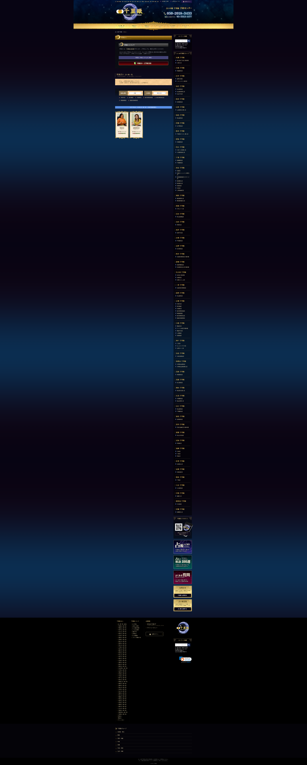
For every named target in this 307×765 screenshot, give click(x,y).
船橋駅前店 (180, 160)
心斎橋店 (179, 333)
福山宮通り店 (180, 401)
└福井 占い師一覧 (122, 658)
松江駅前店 (180, 382)
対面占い (120, 716)
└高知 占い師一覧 (122, 698)
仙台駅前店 (180, 89)
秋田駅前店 (180, 102)
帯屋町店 (179, 443)
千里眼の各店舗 (130, 49)
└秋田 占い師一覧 (122, 633)
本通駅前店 (180, 398)
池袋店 (178, 170)
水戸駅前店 (180, 126)
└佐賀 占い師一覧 (122, 702)
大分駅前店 (180, 488)
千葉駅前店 (180, 162)
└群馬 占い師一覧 (122, 643)
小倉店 (178, 453)
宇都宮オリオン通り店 (182, 134)
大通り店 (179, 62)
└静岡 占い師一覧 (122, 666)
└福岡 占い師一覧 (122, 700)
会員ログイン (187, 1)
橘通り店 (179, 496)
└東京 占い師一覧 (122, 649)
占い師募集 (135, 635)
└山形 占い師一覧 (122, 635)
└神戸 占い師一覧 (122, 677)
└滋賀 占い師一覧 (122, 672)
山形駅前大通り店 (181, 110)
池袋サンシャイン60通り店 (183, 174)
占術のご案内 (135, 626)
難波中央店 (180, 330)
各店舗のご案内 (165, 1)
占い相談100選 (135, 628)
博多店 (178, 456)
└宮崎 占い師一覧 (122, 710)
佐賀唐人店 (180, 464)
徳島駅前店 (180, 419)
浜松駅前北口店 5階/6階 (183, 267)
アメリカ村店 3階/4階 (182, 328)
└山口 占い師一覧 (122, 691)
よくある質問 (135, 629)
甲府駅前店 (180, 240)
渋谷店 (178, 188)
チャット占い (121, 720)
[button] (185, 659)
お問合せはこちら (176, 1)
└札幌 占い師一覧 (122, 626)
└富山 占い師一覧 (122, 654)
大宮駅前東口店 (181, 152)
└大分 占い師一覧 (122, 708)
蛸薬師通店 (123, 100)
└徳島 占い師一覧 (122, 693)
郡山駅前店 (180, 118)
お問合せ (134, 633)
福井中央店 (180, 232)
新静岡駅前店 (180, 264)
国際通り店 (180, 512)
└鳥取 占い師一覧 (122, 683)
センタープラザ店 (181, 346)
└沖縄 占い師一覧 (122, 714)
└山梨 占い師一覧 (122, 660)
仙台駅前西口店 (181, 91)
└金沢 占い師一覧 (122, 656)
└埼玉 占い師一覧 (122, 645)
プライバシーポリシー (152, 627)
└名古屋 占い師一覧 (122, 668)
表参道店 (179, 185)
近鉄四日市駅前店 (181, 288)
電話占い (120, 718)
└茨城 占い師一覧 (122, 639)
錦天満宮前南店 (149, 97)
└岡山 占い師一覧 (122, 687)
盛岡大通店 (180, 78)
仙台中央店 (180, 94)
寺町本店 (123, 97)
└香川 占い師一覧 (122, 695)
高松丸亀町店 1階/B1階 (183, 427)
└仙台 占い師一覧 (122, 631)
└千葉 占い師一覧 (122, 647)
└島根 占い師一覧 (122, 685)
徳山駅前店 (180, 409)
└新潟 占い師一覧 (122, 652)
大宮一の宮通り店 (181, 150)
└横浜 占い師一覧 (122, 651)
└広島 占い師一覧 (122, 689)
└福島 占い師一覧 (122, 637)
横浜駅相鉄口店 (181, 200)
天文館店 (179, 504)
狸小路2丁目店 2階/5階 (183, 60)
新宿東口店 (180, 183)
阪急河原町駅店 (134, 100)
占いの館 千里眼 (118, 32)
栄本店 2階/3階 (181, 275)
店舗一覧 (134, 631)
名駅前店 (179, 277)
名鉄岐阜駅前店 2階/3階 (183, 256)
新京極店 (131, 97)
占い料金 (134, 624)
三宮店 (178, 343)
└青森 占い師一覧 (122, 628)
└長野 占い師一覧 (122, 662)
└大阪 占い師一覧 (122, 675)
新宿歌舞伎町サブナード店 (183, 177)
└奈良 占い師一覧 (122, 679)
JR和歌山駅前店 (181, 364)
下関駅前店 (180, 411)
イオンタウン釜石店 (182, 81)
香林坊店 (179, 224)
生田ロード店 (180, 348)
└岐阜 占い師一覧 (122, 664)
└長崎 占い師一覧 (122, 704)
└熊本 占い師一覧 (122, 706)
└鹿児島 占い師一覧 (122, 712)
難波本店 (179, 326)
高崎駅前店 (180, 142)
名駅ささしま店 (181, 280)
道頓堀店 (179, 335)
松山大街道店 (180, 435)
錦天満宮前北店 (160, 97)
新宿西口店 (180, 181)
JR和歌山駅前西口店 (182, 366)
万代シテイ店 (180, 208)
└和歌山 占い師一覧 (122, 681)
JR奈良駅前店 (180, 356)
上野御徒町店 (180, 190)
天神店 (178, 451)
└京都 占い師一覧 (122, 674)
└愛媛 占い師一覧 (122, 697)
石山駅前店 (180, 296)
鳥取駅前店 (180, 374)
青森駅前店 (180, 70)
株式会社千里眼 (151, 624)
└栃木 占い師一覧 (122, 641)
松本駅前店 (180, 248)
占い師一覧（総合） (122, 624)
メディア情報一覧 (136, 637)
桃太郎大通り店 (181, 390)
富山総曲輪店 (180, 216)
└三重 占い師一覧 (122, 670)
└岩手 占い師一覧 (122, 629)
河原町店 (139, 97)
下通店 (178, 480)
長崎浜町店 (180, 472)
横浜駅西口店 (180, 198)
